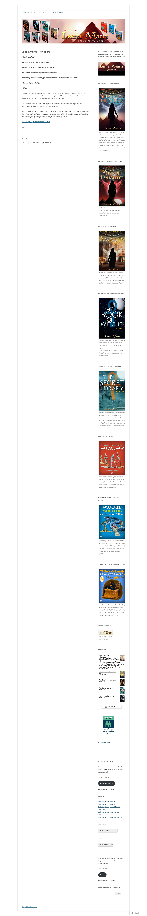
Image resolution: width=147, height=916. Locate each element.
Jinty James (103, 657)
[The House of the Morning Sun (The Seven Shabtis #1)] (122, 677)
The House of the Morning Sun (108, 672)
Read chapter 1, (36, 122)
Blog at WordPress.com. (29, 907)
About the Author (28, 13)
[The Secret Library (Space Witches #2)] (122, 693)
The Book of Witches (106, 696)
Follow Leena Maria (106, 783)
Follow (102, 875)
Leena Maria (103, 674)
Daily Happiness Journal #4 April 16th (110, 817)
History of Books (57, 13)
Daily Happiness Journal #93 (107, 802)
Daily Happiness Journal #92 (107, 804)
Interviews (42, 13)
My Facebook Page (104, 742)
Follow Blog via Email (105, 761)
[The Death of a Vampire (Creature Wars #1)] (122, 685)
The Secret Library (105, 688)
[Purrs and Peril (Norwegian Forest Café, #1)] (122, 660)
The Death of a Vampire (107, 680)
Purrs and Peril (104, 656)
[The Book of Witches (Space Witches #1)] (122, 701)
